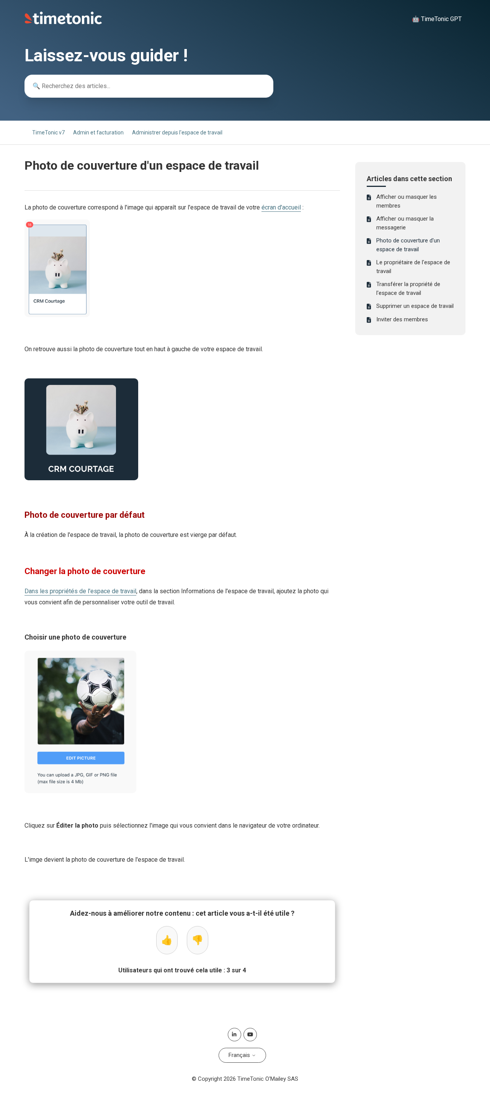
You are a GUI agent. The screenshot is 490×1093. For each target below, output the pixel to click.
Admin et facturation (98, 132)
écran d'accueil (281, 207)
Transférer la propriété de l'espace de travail (408, 288)
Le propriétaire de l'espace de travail (413, 267)
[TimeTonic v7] (63, 22)
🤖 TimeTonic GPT (437, 19)
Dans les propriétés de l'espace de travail (80, 591)
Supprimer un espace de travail (415, 306)
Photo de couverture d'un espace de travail (408, 245)
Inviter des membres (402, 319)
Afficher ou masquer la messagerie (405, 223)
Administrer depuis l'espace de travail (177, 132)
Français (240, 1055)
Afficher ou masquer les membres (406, 201)
